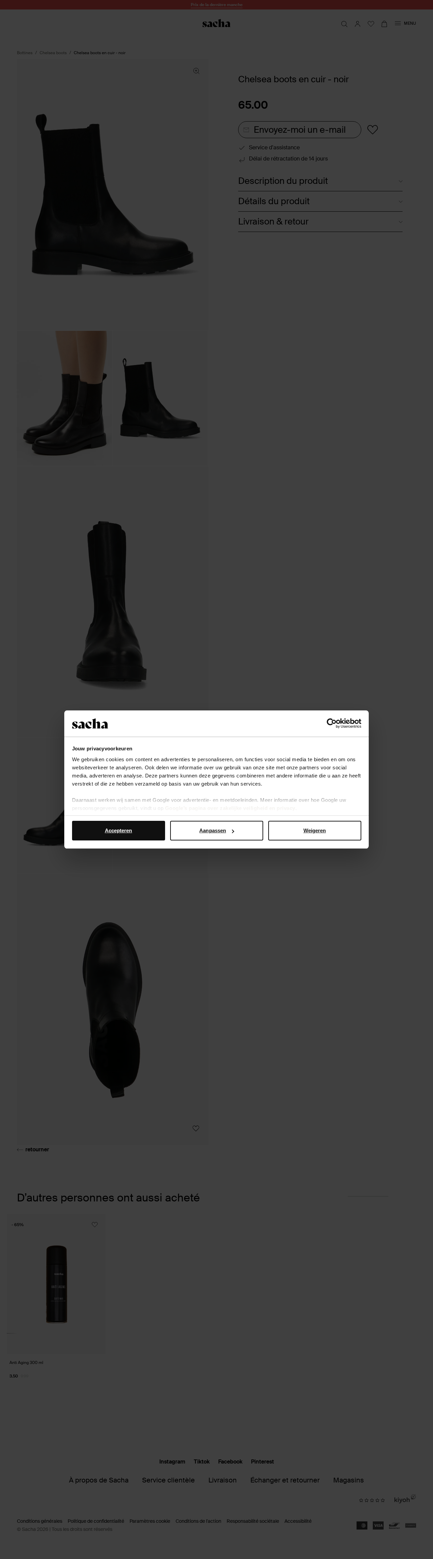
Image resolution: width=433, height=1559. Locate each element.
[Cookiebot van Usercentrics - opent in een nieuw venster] (331, 724)
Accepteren (118, 830)
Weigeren (314, 830)
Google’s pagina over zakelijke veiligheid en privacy (230, 808)
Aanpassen (212, 830)
